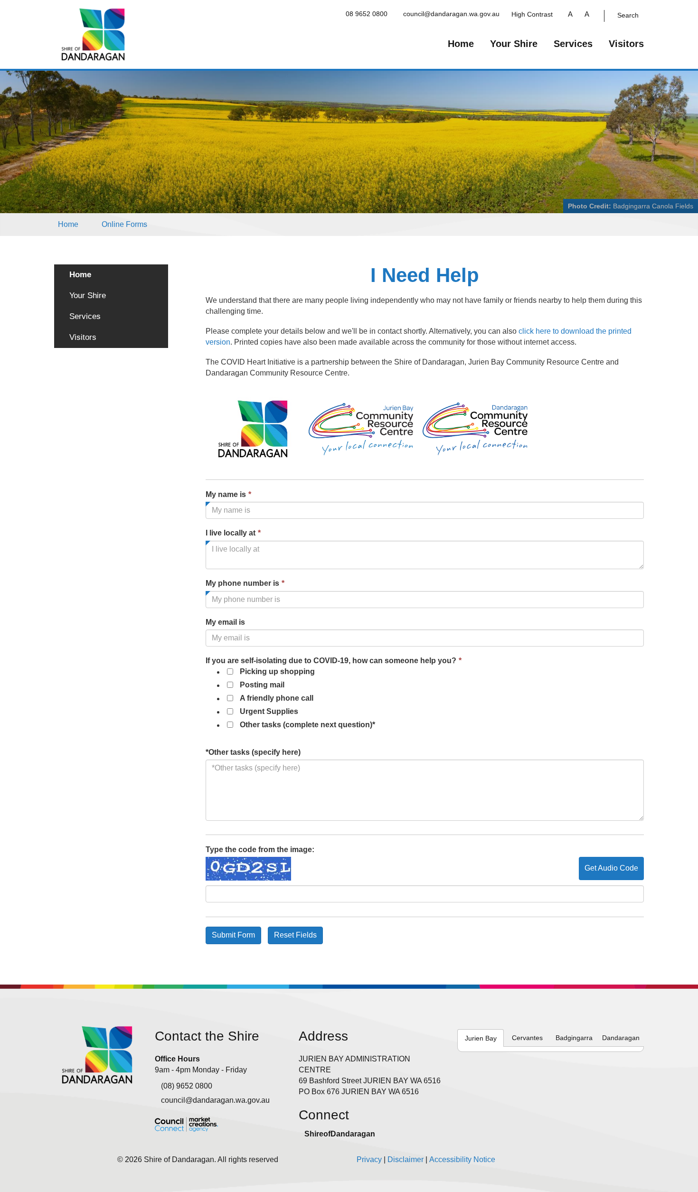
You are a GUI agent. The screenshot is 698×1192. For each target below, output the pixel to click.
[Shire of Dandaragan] (93, 34)
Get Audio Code (611, 868)
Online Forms (124, 224)
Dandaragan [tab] (621, 1038)
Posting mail (262, 685)
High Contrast (532, 14)
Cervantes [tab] (527, 1038)
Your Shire (514, 43)
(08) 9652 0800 (186, 1086)
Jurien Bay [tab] (481, 1038)
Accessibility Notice (462, 1159)
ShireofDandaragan (339, 1134)
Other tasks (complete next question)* (307, 725)
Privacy (369, 1159)
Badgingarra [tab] (574, 1038)
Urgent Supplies (269, 711)
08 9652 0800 (366, 14)
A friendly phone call (276, 698)
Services (573, 43)
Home (461, 43)
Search (628, 15)
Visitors (626, 43)
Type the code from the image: (260, 849)
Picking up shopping (277, 671)
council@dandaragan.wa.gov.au (451, 14)
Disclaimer (405, 1159)
